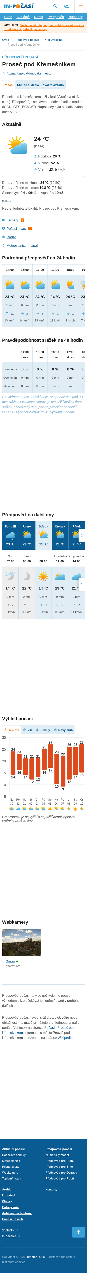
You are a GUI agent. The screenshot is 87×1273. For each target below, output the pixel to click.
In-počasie (9, 1236)
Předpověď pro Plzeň (60, 1178)
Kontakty (51, 1189)
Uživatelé (8, 1195)
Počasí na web (12, 1219)
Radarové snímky (14, 1154)
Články (7, 1201)
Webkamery (10, 1172)
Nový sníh (65, 730)
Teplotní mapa (11, 1178)
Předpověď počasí (27, 39)
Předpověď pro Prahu (60, 1160)
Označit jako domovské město (29, 73)
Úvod (8, 17)
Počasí (9, 85)
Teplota (13, 730)
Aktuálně (23, 17)
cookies (20, 1262)
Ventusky (8, 1230)
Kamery (12, 220)
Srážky (45, 730)
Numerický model (57, 1154)
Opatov (10, 961)
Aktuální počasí (13, 1149)
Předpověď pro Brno (59, 1166)
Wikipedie (65, 1038)
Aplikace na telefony (17, 1213)
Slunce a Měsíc (28, 85)
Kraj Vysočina (54, 39)
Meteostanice (17, 245)
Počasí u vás (16, 228)
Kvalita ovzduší (53, 85)
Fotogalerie (10, 1207)
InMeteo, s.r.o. (36, 1256)
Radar (38, 17)
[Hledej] (55, 6)
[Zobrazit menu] (80, 6)
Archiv (6, 1189)
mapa (33, 245)
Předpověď (56, 17)
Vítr (29, 730)
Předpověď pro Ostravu (61, 1172)
